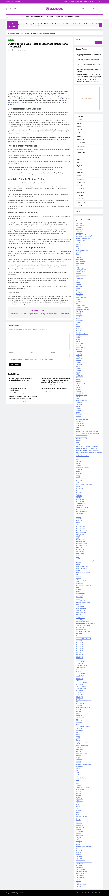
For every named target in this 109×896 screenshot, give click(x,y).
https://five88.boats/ (81, 543)
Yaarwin (78, 326)
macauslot (79, 604)
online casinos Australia (82, 622)
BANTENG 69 (79, 671)
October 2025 (80, 149)
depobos (78, 471)
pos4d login (79, 372)
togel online (79, 315)
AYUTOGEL (79, 858)
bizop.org (78, 763)
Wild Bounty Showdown (82, 456)
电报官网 (78, 391)
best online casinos (81, 660)
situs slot (78, 837)
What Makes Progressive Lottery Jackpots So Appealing (78, 1)
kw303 (77, 814)
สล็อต (77, 399)
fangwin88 (79, 480)
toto (77, 574)
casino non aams (80, 610)
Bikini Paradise (80, 553)
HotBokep (78, 410)
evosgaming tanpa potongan (84, 742)
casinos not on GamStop (83, 309)
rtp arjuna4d (79, 286)
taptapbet (78, 332)
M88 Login (79, 414)
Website (53, 352)
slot (77, 280)
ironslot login (79, 854)
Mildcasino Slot (80, 751)
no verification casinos (82, 507)
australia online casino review (84, 484)
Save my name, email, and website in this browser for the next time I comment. (32, 359)
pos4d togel (79, 841)
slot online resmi (80, 717)
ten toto (78, 339)
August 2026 (80, 116)
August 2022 (80, 205)
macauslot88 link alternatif (83, 639)
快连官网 (78, 810)
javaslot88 (78, 252)
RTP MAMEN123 (80, 505)
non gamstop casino (81, 298)
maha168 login (80, 263)
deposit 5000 (79, 393)
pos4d (77, 427)
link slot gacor (79, 831)
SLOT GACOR (79, 654)
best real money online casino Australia (87, 431)
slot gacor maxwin (81, 885)
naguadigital (79, 835)
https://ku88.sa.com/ (82, 530)
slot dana (78, 465)
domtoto (78, 768)
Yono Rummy (79, 223)
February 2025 (80, 175)
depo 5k (78, 341)
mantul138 (79, 358)
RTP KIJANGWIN (80, 675)
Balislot (78, 338)
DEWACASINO (80, 423)
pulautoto (78, 244)
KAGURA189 (79, 799)
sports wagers (79, 867)
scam (77, 804)
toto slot (78, 385)
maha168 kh (79, 259)
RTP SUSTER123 (80, 601)
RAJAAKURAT (79, 229)
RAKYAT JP (79, 669)
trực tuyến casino (80, 271)
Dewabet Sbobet (80, 347)
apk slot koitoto (80, 766)
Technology (59, 16)
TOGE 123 (78, 498)
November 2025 (81, 146)
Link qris (78, 736)
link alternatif (79, 227)
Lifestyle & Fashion (37, 16)
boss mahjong (80, 827)
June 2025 (79, 162)
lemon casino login (81, 231)
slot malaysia (79, 803)
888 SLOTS (79, 265)
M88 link (78, 246)
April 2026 (79, 129)
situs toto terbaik (80, 383)
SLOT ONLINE (79, 642)
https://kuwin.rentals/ (82, 511)
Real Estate (49, 16)
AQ (10, 50)
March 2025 (80, 172)
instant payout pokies (82, 566)
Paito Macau (79, 730)
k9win (77, 254)
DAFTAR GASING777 (81, 686)
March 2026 (80, 133)
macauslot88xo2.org (81, 400)
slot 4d (77, 772)
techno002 (79, 296)
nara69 (78, 318)
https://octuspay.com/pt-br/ (83, 700)
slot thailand (79, 278)
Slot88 (77, 324)
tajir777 (78, 738)
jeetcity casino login (81, 437)
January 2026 (80, 139)
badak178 (78, 486)
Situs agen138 (80, 627)
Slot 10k (78, 591)
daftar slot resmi (80, 860)
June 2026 (79, 123)
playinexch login (80, 593)
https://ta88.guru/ (81, 526)
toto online (79, 349)
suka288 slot (79, 376)
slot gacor (78, 257)
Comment (12, 333)
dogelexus (78, 829)
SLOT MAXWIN (80, 690)
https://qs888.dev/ (81, 509)
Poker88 (78, 581)
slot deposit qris (80, 292)
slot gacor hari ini (80, 240)
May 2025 (79, 166)
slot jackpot (79, 353)
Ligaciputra (79, 715)
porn (77, 256)
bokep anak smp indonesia (83, 846)
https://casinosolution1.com (84, 585)
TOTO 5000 (79, 865)
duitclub (78, 282)
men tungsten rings (81, 612)
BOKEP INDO (79, 562)
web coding (79, 705)
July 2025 (79, 159)
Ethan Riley (13, 401)
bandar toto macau (81, 275)
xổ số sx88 (79, 469)
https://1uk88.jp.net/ (81, 395)
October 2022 (80, 198)
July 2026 (79, 120)
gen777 (78, 463)
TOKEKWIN (79, 652)
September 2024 (81, 192)
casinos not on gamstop (82, 419)
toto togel (78, 345)
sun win (78, 599)
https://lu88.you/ (80, 540)
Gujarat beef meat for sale (83, 631)
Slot (77, 290)
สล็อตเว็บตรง (79, 311)
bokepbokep (79, 824)
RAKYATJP (79, 492)
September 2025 (81, 152)
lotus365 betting (80, 618)
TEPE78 (78, 797)
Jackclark (12, 383)
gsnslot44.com (80, 559)
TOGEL (78, 724)
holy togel (78, 284)
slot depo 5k (79, 351)
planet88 (78, 732)
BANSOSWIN (79, 488)
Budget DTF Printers (81, 816)
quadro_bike (46, 385)
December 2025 (81, 143)
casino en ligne (80, 606)
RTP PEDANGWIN (80, 667)
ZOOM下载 (79, 721)
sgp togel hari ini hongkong (83, 237)
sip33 (77, 374)
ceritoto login (79, 583)
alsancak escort (80, 378)
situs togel (78, 517)
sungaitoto (79, 364)
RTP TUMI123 (79, 692)
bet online (78, 589)
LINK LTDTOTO (80, 549)
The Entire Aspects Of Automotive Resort (54, 388)
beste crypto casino (81, 568)
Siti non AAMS (80, 789)
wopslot (78, 444)
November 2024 (81, 185)
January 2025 (80, 179)
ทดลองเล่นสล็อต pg (81, 778)
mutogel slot (79, 806)
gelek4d (78, 303)
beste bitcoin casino (81, 479)
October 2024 (80, 189)
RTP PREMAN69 (80, 673)
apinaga (78, 277)
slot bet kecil (79, 864)
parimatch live (80, 551)
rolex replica (79, 633)
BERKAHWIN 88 (80, 500)
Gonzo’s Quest (80, 421)
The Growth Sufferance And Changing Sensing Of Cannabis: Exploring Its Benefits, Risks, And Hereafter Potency (50, 24)
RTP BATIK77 (79, 694)
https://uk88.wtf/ (80, 528)
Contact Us (91, 893)
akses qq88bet (80, 225)
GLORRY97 (79, 519)
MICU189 (78, 795)
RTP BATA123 (79, 663)
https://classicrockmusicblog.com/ (85, 235)
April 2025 (79, 169)
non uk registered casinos (83, 572)
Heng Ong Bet (79, 595)
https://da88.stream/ (81, 532)
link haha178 (79, 317)
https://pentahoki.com (82, 334)
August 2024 (80, 195)
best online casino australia (83, 637)
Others (77, 16)
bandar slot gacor (80, 869)
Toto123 (78, 757)
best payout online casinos (83, 764)
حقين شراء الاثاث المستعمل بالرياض (85, 561)
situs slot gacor (80, 875)
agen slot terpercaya (81, 871)
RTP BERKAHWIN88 (81, 682)
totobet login (79, 343)
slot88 (77, 267)
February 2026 (80, 136)
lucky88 (78, 536)
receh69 (78, 522)
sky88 (77, 538)
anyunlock (78, 389)
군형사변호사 (79, 597)
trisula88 (78, 820)
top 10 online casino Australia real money (87, 433)
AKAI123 (78, 490)
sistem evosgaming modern (83, 726)
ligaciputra (79, 759)
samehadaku (79, 387)
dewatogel (78, 416)
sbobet (77, 780)
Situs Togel (79, 850)
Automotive (11, 39)
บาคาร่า (78, 248)
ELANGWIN (79, 494)
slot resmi (78, 273)
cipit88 (77, 482)
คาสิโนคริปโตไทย (81, 269)
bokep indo (79, 336)
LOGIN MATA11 (80, 747)
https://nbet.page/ (81, 541)
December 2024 (81, 182)
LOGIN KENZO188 (81, 688)
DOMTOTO (79, 461)
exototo (78, 299)
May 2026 (79, 126)
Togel (77, 839)
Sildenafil (78, 412)
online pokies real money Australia (85, 623)
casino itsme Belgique (82, 250)
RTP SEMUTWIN (80, 503)
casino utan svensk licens (83, 625)
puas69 (78, 477)
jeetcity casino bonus (81, 435)
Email (32, 352)
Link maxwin (79, 749)
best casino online (81, 629)
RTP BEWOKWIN (80, 662)
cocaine (78, 555)
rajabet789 (79, 547)
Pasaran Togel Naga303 (82, 745)
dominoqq (78, 761)
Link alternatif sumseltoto (83, 397)
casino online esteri (81, 608)
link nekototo (79, 320)
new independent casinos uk (84, 515)
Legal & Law (69, 16)
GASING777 (79, 496)
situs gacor (79, 728)
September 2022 (81, 202)
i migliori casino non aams (83, 787)
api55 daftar (79, 801)
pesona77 (78, 313)
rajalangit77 (79, 812)
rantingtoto (79, 793)
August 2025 (80, 156)
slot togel (78, 785)
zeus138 (78, 844)
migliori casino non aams (83, 602)
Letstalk (78, 570)
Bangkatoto (79, 822)
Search (78, 39)
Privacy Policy (98, 893)
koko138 (78, 242)
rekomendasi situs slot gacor (84, 862)
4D (76, 818)
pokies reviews (80, 425)
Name (11, 352)
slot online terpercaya (82, 307)
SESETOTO (79, 564)
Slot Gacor (78, 711)
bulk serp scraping (81, 580)
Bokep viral (79, 360)
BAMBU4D (78, 852)
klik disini (78, 776)
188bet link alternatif (81, 753)
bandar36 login (80, 620)
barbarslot (78, 755)
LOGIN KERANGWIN (81, 665)
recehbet (78, 288)
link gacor (78, 370)
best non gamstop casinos (83, 238)
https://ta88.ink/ (80, 534)
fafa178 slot (79, 233)
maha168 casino (80, 261)
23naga (78, 713)
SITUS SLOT (79, 473)
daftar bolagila (80, 301)
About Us (84, 893)
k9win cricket (79, 294)
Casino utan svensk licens (83, 873)
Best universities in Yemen (83, 707)
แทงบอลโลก (79, 520)
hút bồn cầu (79, 328)
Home (27, 16)
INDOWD (78, 366)
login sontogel (80, 513)
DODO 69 (78, 681)
